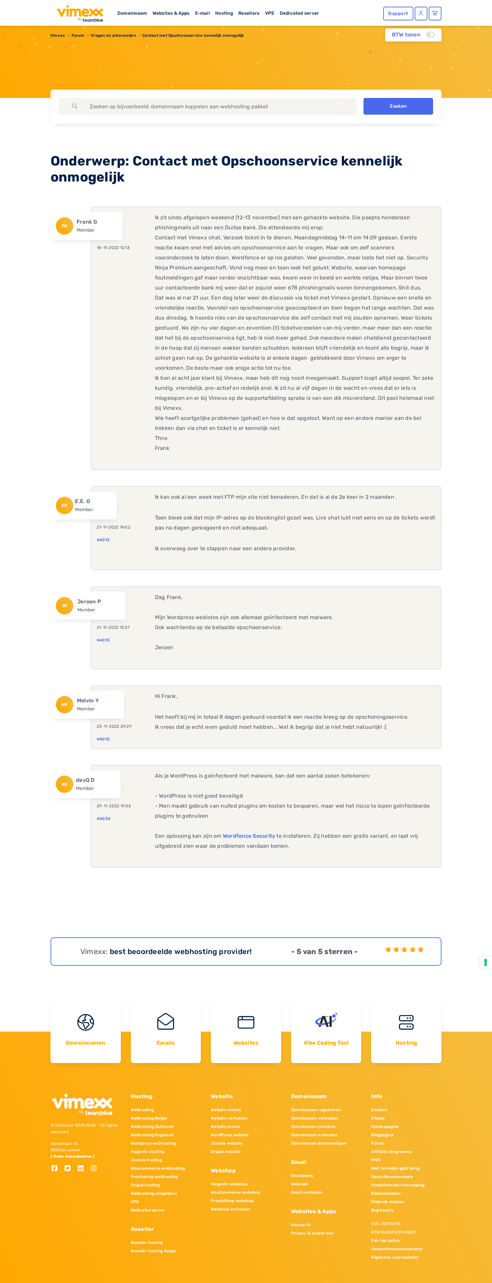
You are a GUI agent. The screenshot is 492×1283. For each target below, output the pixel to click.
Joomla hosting (146, 1160)
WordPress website (230, 1135)
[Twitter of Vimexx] (70, 1169)
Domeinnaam (132, 13)
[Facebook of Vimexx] (57, 1169)
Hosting (224, 13)
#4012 (103, 540)
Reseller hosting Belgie (153, 1251)
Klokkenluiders (385, 1193)
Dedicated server (299, 13)
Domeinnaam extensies (314, 1135)
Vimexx (57, 35)
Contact (379, 1109)
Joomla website (226, 1143)
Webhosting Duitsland (152, 1126)
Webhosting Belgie (149, 1118)
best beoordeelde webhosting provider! (181, 951)
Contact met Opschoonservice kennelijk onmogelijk (193, 35)
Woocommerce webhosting (158, 1168)
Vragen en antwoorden (113, 35)
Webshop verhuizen (230, 1209)
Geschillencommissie (392, 1176)
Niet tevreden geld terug (395, 1168)
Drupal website (225, 1151)
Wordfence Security (249, 836)
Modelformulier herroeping (397, 1185)
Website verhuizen (229, 1118)
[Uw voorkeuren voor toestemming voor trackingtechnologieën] (485, 962)
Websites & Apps (171, 13)
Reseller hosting (147, 1242)
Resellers (248, 13)
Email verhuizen (307, 1192)
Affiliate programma (391, 1151)
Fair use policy (385, 1240)
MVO (375, 1160)
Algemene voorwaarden (394, 1257)
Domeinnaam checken (313, 1126)
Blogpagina (382, 1135)
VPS (269, 13)
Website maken (226, 1109)
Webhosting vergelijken (154, 1193)
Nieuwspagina (385, 1126)
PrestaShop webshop (232, 1200)
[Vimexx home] (77, 11)
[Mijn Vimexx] (421, 13)
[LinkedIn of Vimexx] (83, 1169)
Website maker (225, 1126)
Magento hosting (147, 1151)
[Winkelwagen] (435, 13)
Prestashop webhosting (154, 1176)
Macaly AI (301, 1224)
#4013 (103, 640)
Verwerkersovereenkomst (397, 1249)
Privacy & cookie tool (312, 1233)
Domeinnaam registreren (315, 1109)
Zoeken (398, 106)
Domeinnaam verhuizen (314, 1118)
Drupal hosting (145, 1185)
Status (377, 1118)
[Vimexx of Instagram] (95, 1169)
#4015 (103, 739)
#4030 (103, 818)
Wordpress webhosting (153, 1143)
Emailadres (302, 1175)
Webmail (299, 1184)
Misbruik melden (387, 1201)
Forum (78, 35)
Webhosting (142, 1109)
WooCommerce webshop (235, 1192)
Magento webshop (229, 1184)
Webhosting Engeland (152, 1135)
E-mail (202, 13)
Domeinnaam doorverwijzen (318, 1143)
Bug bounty (382, 1210)
